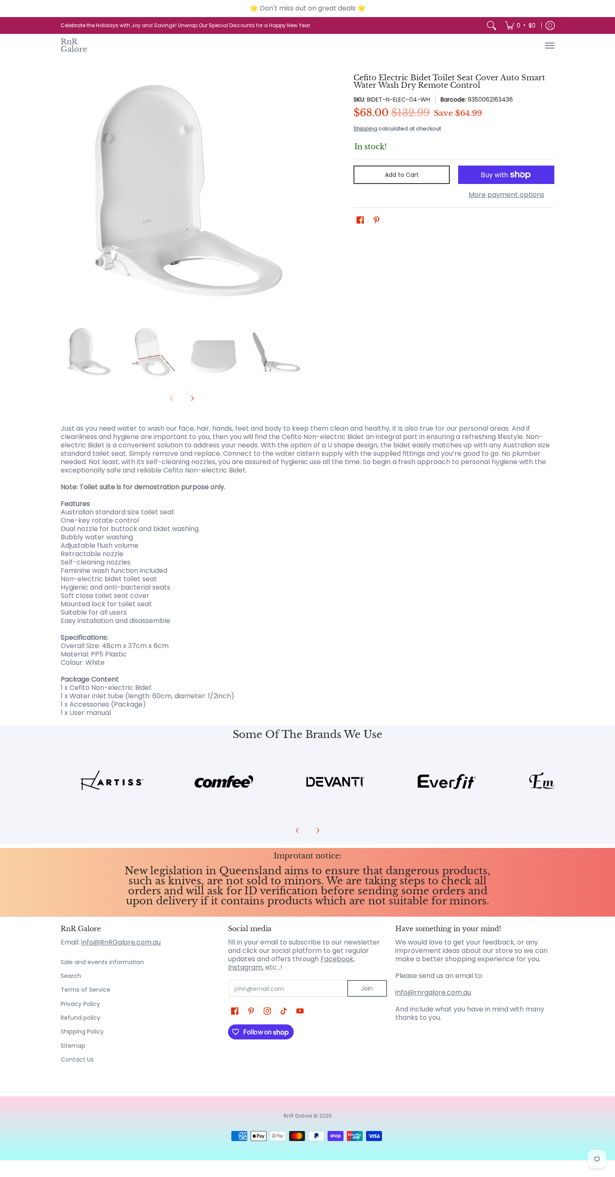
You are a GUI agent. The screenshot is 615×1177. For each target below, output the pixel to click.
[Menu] (549, 45)
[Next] (297, 195)
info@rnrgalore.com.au (433, 992)
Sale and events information (102, 962)
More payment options (506, 195)
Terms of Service (85, 990)
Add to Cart (402, 175)
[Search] (491, 25)
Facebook (337, 959)
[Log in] (550, 25)
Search (71, 976)
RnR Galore (74, 45)
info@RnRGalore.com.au (121, 942)
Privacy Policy (80, 1004)
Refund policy (80, 1018)
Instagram (245, 967)
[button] (360, 220)
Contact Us (77, 1059)
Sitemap (73, 1046)
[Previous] (66, 195)
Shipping (365, 128)
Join (367, 988)
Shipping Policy (82, 1031)
